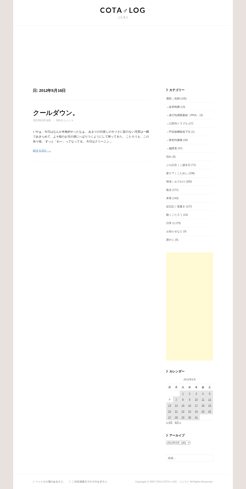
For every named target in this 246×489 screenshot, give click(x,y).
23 (189, 411)
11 (203, 399)
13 (169, 405)
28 (176, 417)
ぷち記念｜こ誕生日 (178, 164)
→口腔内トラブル (177, 123)
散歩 (169, 189)
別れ (169, 156)
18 (203, 405)
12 (209, 399)
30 (189, 417)
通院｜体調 (173, 98)
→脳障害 (171, 148)
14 (176, 405)
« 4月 (169, 422)
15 (183, 405)
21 (176, 411)
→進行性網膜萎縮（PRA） (182, 115)
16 (189, 405)
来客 (169, 198)
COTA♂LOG (123, 10)
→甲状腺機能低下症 (178, 131)
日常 (169, 223)
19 (209, 405)
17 (196, 405)
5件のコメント (65, 120)
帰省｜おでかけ (175, 181)
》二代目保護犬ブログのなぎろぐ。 (89, 481)
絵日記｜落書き (175, 206)
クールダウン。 (56, 112)
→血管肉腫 (173, 106)
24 (196, 411)
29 (183, 417)
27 (169, 417)
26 (209, 411)
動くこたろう (174, 214)
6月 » (178, 422)
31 (196, 417)
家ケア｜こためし (177, 173)
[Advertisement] (123, 61)
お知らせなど (174, 231)
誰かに (170, 239)
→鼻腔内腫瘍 (174, 140)
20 (169, 411)
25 (203, 411)
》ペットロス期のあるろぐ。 (49, 481)
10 (196, 399)
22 (183, 411)
